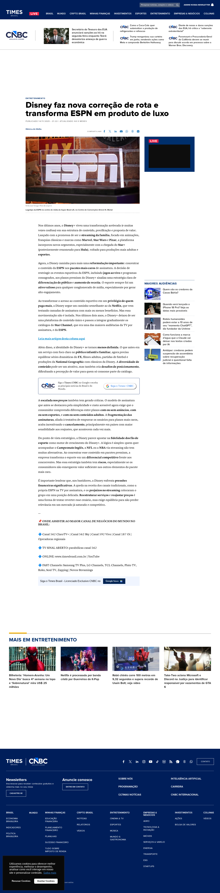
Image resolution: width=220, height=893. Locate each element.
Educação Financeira (51, 820)
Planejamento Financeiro (53, 829)
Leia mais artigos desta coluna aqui (61, 338)
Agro (146, 821)
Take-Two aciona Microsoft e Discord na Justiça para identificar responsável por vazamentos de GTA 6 (187, 681)
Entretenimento (160, 13)
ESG (145, 860)
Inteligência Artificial (186, 778)
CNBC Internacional (185, 794)
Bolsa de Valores (185, 824)
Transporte (150, 854)
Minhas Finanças (100, 13)
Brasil (49, 13)
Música (114, 830)
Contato (205, 761)
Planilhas (51, 836)
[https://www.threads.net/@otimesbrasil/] (184, 761)
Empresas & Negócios (187, 13)
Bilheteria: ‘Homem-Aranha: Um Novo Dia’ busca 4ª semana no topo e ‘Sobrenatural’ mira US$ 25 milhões (32, 681)
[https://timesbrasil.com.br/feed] (171, 761)
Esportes (140, 13)
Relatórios (83, 824)
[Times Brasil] (14, 13)
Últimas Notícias (129, 794)
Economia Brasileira (12, 820)
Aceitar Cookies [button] (46, 881)
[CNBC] (17, 35)
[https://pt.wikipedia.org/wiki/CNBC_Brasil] (164, 761)
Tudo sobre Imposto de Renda (55, 850)
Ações (178, 818)
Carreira (177, 786)
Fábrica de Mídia (34, 129)
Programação (128, 786)
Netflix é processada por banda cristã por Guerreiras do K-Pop (81, 677)
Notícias (82, 818)
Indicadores (13, 827)
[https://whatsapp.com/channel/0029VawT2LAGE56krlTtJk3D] (191, 761)
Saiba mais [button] (49, 872)
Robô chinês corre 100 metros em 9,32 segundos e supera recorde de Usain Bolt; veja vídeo (135, 679)
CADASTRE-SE (16, 793)
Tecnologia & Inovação (151, 828)
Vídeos (81, 830)
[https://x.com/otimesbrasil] (130, 761)
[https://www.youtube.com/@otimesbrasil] (150, 761)
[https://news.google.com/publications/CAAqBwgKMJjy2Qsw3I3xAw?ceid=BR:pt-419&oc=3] (177, 761)
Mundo (61, 13)
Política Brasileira (12, 835)
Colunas (209, 13)
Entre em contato (75, 787)
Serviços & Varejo (154, 842)
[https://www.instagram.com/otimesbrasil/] (144, 761)
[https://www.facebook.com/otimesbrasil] (123, 761)
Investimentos (122, 13)
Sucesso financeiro (57, 842)
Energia (148, 848)
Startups (148, 866)
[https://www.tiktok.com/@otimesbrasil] (157, 761)
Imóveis (147, 836)
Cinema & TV (117, 818)
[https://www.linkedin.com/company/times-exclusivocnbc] (137, 761)
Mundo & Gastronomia (118, 838)
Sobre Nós (125, 778)
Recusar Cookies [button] (21, 881)
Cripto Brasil (78, 13)
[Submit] (177, 5)
